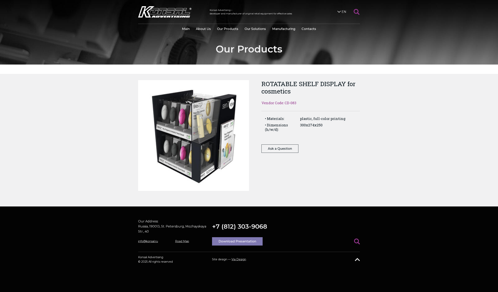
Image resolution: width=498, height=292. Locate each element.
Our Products (227, 29)
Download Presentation (237, 241)
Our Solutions (255, 29)
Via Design (238, 259)
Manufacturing (283, 29)
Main (186, 29)
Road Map (182, 241)
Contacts (309, 29)
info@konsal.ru (148, 241)
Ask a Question (280, 148)
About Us (203, 29)
